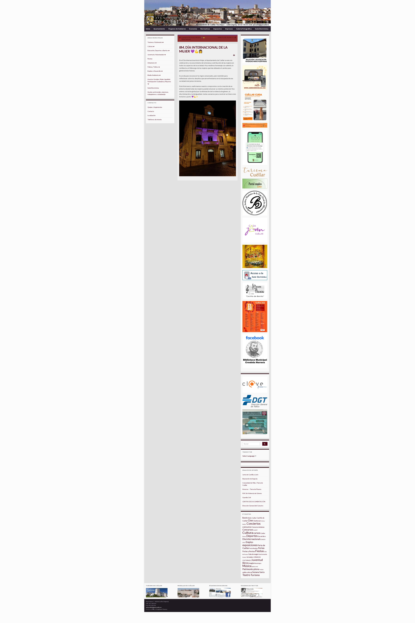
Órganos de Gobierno (177, 29)
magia (251, 563)
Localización (152, 115)
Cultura (150, 46)
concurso (246, 527)
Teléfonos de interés (155, 119)
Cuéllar (263, 533)
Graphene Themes (161, 609)
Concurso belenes (258, 527)
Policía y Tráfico (153, 67)
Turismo (255, 574)
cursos (256, 532)
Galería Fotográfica (244, 29)
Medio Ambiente (153, 75)
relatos (261, 569)
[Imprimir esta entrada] (234, 55)
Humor (244, 557)
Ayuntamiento (159, 29)
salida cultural (247, 572)
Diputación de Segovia (249, 479)
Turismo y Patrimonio (155, 42)
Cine (250, 520)
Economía (193, 29)
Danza (244, 536)
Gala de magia (253, 554)
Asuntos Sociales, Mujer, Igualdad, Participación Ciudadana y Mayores (159, 80)
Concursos (247, 529)
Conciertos (254, 523)
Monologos (257, 563)
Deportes (252, 535)
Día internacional (251, 539)
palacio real (255, 566)
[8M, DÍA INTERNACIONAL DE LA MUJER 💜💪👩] (207, 138)
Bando (245, 518)
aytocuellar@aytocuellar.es (154, 607)
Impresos (229, 29)
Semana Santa (258, 572)
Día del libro (262, 536)
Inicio (148, 29)
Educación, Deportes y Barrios (158, 50)
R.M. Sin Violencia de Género (252, 493)
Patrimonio (247, 569)
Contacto (151, 111)
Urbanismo (151, 63)
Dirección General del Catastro (252, 506)
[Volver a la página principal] (207, 13)
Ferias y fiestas (248, 551)
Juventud (257, 559)
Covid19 (255, 530)
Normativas (205, 29)
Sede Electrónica (261, 29)
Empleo (249, 542)
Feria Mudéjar (253, 548)
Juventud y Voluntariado (156, 55)
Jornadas (249, 557)
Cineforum (257, 521)
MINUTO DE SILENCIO (226, 37)
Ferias (261, 548)
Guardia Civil (246, 497)
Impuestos (217, 29)
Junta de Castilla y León (250, 475)
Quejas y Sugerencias (155, 107)
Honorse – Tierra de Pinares (251, 489)
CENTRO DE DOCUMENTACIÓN (253, 501)
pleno (256, 569)
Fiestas (150, 59)
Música (246, 566)
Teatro (246, 574)
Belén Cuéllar (252, 518)
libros (245, 562)
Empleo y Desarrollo (154, 71)
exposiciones (249, 545)
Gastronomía (262, 554)
